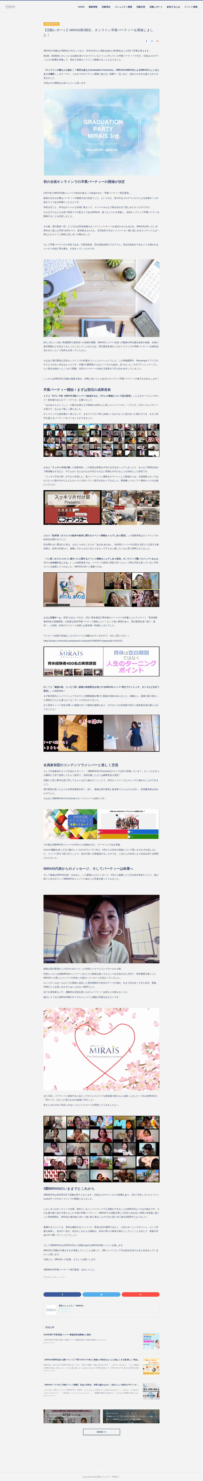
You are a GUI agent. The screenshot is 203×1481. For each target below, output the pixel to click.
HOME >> (101, 1431)
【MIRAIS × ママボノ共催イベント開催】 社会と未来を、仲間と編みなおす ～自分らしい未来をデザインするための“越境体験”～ (100, 1385)
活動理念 (106, 6)
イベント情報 (190, 6)
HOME (81, 6)
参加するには (173, 6)
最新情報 (93, 6)
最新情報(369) (48, 1277)
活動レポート (156, 6)
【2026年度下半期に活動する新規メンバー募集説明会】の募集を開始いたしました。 (75, 1340)
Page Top (101, 1465)
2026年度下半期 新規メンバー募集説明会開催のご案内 (67, 1334)
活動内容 (140, 6)
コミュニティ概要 (123, 6)
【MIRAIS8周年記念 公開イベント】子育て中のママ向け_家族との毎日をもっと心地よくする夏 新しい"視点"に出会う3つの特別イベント (103, 1360)
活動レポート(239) (59, 1277)
